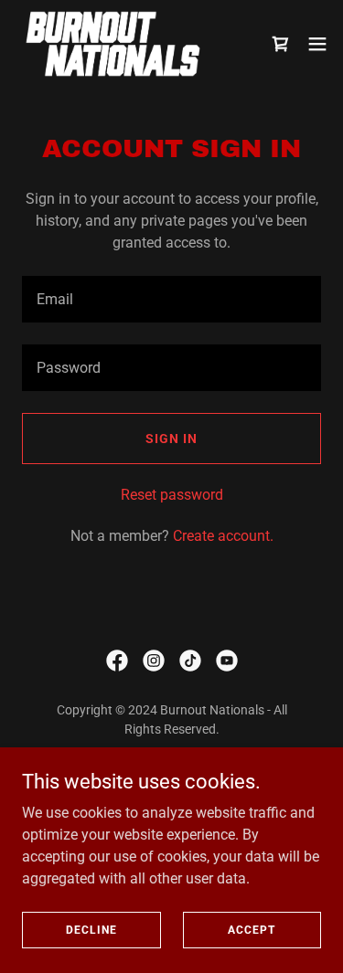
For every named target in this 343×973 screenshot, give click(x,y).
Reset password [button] (172, 494)
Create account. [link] (223, 536)
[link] (113, 43)
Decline (91, 929)
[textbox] (171, 299)
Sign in (171, 438)
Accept (251, 929)
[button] (281, 44)
